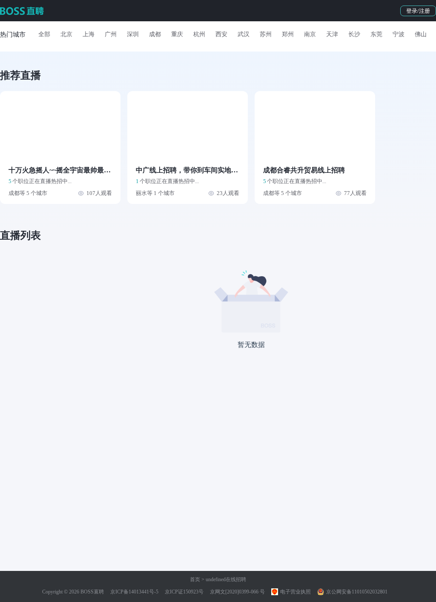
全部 (44, 34)
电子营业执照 (295, 592)
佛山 (421, 34)
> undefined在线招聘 (223, 579)
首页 (195, 579)
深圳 (133, 34)
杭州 (199, 34)
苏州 (266, 34)
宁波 (398, 34)
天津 (332, 34)
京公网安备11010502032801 (356, 592)
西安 (221, 34)
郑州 (288, 34)
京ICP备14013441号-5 (134, 592)
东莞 (376, 34)
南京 (310, 34)
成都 (155, 34)
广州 (111, 34)
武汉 (244, 34)
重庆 (177, 34)
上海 (89, 34)
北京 (66, 34)
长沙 (354, 34)
